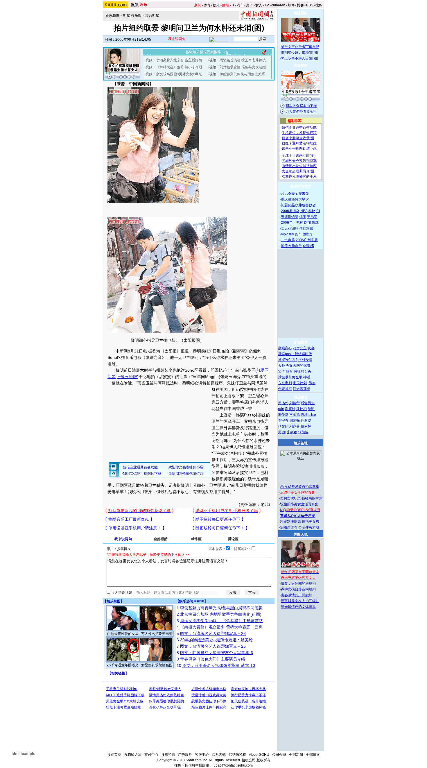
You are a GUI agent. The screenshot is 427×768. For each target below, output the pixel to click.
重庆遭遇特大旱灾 (295, 199)
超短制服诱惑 (290, 522)
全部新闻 (296, 755)
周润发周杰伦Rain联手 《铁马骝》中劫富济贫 (221, 620)
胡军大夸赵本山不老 (301, 106)
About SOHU (259, 755)
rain (281, 409)
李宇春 (283, 420)
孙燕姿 (306, 420)
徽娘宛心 (285, 348)
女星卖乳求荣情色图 (157, 665)
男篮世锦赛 (289, 217)
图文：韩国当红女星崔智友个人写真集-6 (216, 652)
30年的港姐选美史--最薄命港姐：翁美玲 (216, 640)
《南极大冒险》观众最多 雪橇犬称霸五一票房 (221, 627)
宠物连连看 (288, 527)
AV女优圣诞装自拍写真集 (299, 487)
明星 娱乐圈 (132, 16)
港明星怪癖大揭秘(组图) (299, 53)
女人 (258, 5)
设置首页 (114, 755)
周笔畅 (294, 420)
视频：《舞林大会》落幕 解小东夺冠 (174, 67)
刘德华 (294, 403)
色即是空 (285, 389)
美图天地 (301, 534)
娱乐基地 (301, 443)
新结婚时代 (303, 354)
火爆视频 (301, 65)
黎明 (311, 409)
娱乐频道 (112, 16)
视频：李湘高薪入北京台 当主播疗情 (174, 60)
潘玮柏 (301, 409)
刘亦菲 (294, 426)
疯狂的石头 (302, 371)
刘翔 (307, 223)
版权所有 (263, 760)
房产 (249, 5)
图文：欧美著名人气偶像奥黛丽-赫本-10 (218, 665)
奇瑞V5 (308, 246)
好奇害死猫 (301, 389)
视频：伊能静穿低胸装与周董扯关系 (237, 74)
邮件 (291, 5)
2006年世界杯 (292, 223)
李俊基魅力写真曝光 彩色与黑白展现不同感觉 (221, 608)
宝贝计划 (300, 383)
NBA (304, 211)
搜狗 (318, 5)
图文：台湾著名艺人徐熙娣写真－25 (213, 646)
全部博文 (313, 755)
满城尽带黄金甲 (290, 377)
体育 (207, 5)
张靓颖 (292, 432)
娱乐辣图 (114, 601)
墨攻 (311, 383)
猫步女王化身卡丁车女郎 (300, 47)
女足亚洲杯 (289, 228)
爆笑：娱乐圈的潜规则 (298, 583)
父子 (281, 371)
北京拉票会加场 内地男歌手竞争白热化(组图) (220, 614)
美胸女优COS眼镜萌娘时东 (301, 498)
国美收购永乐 (291, 246)
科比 (311, 211)
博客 (300, 5)
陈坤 (304, 415)
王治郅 (312, 217)
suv (291, 234)
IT (233, 5)
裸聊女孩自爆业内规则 (298, 589)
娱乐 (216, 5)
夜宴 (311, 348)
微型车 (308, 234)
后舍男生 (308, 403)
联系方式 (219, 755)
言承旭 (294, 415)
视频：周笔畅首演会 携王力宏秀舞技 (237, 60)
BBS (309, 5)
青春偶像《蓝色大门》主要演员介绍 (212, 659)
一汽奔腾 (288, 240)
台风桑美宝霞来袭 (295, 193)
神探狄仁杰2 (287, 360)
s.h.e (312, 415)
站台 (289, 371)
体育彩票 (306, 228)
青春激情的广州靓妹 (296, 595)
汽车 (240, 5)
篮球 (315, 223)
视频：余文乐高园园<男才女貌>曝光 (174, 74)
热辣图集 (301, 13)
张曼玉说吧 (127, 376)
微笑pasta (286, 354)
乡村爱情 (305, 360)
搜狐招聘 (168, 755)
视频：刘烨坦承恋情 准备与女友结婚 (237, 67)
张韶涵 (303, 432)
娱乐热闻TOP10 (191, 601)
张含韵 (283, 426)
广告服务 (185, 755)
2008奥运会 (290, 211)
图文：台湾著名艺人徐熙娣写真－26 (213, 633)
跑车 (298, 234)
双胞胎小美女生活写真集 (299, 504)
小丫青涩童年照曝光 (123, 665)
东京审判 (285, 383)
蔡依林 (306, 426)
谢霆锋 (290, 409)
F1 (318, 211)
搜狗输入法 (132, 755)
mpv (284, 234)
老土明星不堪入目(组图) (299, 58)
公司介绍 (279, 755)
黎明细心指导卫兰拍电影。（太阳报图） (167, 340)
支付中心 (151, 755)
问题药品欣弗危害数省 (298, 205)
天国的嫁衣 (301, 366)
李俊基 (283, 415)
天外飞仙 (285, 366)
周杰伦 (283, 403)
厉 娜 (282, 432)
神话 (306, 377)
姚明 (302, 217)
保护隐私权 (237, 755)
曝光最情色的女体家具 (298, 607)
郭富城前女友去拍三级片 (300, 601)
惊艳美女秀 (310, 522)
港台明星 (152, 16)
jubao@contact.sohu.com (233, 765)
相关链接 (118, 673)
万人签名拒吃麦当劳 (157, 634)
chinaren (278, 5)
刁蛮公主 (300, 348)
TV (267, 5)
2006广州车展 (307, 240)
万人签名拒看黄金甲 (301, 112)
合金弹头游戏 (308, 527)
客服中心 (202, 755)
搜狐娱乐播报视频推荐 (203, 52)
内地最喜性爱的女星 (123, 634)
